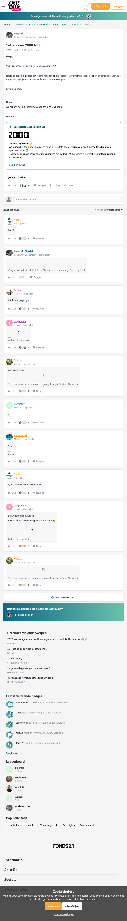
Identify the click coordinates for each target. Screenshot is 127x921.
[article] (63, 229)
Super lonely (14, 658)
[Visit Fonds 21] (63, 845)
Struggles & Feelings (18, 662)
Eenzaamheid (87, 825)
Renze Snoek (20, 435)
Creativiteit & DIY (16, 682)
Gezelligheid (69, 825)
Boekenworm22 (24, 702)
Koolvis (17, 220)
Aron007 (19, 787)
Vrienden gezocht (49, 825)
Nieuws (11, 643)
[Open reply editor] (63, 199)
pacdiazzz (19, 403)
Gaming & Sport (59, 24)
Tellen (23, 177)
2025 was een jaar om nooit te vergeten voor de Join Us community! (47, 639)
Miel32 (19, 712)
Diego (17, 33)
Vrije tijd (43, 24)
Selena (17, 290)
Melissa (18, 360)
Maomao (19, 767)
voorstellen (30, 825)
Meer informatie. (88, 899)
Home (7, 24)
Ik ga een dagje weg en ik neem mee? (28, 668)
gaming (12, 177)
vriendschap (13, 825)
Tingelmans (20, 321)
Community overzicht (25, 24)
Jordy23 (20, 743)
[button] (4, 6)
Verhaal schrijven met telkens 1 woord (30, 677)
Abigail (19, 732)
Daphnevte (21, 722)
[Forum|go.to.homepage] (14, 6)
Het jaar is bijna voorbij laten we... (27, 648)
